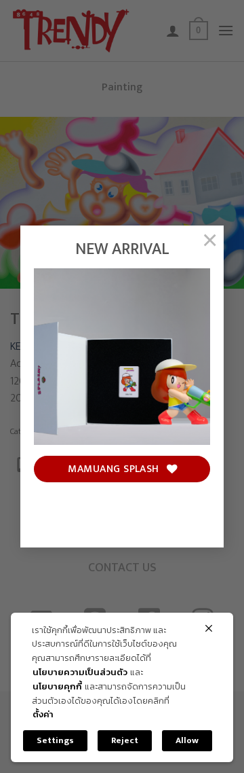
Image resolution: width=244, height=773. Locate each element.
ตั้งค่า (43, 715)
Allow (187, 740)
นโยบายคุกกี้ (57, 687)
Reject (124, 740)
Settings (55, 740)
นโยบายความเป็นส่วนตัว (80, 673)
